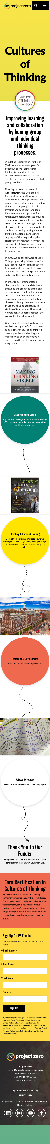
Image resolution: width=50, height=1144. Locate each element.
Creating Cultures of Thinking (25, 534)
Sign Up (14, 1008)
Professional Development (25, 659)
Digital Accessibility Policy (25, 1090)
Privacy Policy (25, 1094)
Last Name (8, 978)
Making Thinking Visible (25, 415)
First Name (8, 964)
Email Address (10, 951)
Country (7, 992)
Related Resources (25, 780)
